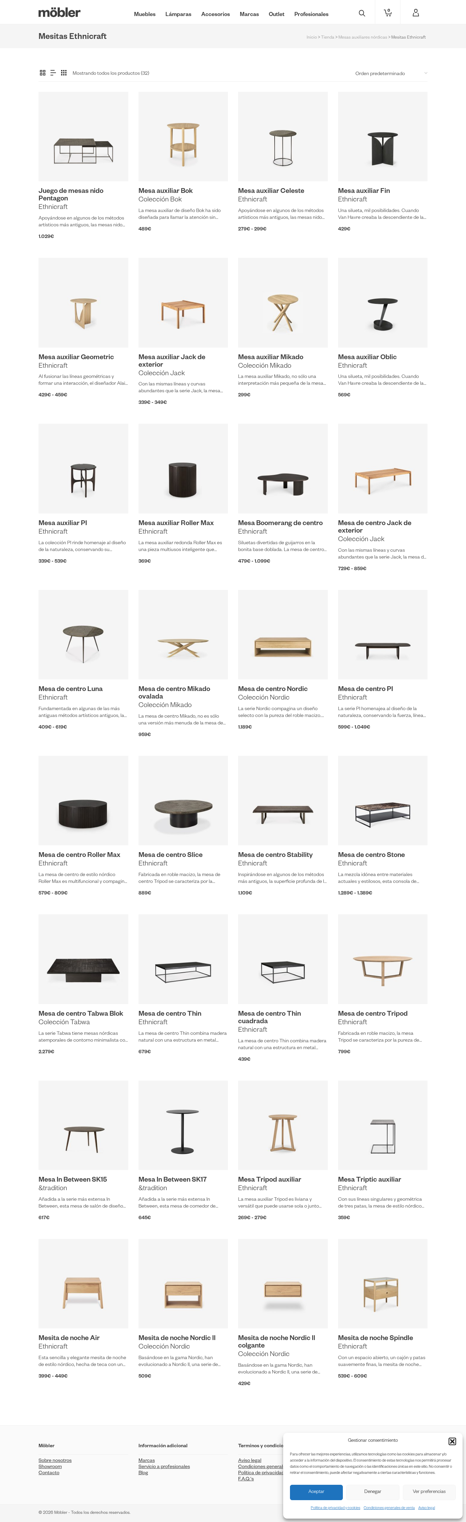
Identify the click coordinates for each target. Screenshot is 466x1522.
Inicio (312, 38)
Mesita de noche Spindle (375, 1339)
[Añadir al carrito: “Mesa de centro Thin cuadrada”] (253, 988)
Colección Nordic (264, 698)
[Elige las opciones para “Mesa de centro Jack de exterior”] (353, 497)
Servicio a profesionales (164, 1467)
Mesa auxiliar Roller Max (176, 524)
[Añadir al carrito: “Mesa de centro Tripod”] (353, 988)
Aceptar (316, 1492)
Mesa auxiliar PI (63, 524)
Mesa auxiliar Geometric (76, 358)
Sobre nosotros (55, 1461)
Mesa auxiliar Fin (364, 192)
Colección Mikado (264, 366)
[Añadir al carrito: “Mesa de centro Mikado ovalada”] (154, 663)
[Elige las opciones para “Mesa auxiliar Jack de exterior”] (154, 331)
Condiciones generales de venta (389, 1508)
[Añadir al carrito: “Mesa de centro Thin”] (154, 988)
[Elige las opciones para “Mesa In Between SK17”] (154, 1154)
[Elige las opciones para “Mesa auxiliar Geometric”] (54, 331)
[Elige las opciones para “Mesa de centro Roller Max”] (54, 829)
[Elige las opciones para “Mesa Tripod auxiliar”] (253, 1154)
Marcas (147, 1461)
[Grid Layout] (64, 73)
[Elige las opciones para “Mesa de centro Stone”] (353, 829)
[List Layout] (53, 73)
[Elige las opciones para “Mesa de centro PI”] (353, 663)
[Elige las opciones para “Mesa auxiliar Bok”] (154, 165)
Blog (143, 1473)
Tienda (327, 38)
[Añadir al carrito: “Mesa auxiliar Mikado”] (253, 331)
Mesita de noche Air (69, 1339)
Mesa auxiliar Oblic (367, 358)
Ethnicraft (53, 208)
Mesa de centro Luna (71, 690)
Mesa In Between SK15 (73, 1180)
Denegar (372, 1492)
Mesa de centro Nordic (273, 690)
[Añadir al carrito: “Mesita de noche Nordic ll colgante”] (253, 1312)
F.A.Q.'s (246, 1479)
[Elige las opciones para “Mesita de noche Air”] (54, 1312)
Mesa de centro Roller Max (79, 856)
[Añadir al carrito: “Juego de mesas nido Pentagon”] (54, 165)
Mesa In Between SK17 (173, 1180)
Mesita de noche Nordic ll (177, 1339)
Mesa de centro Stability (275, 856)
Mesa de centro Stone (371, 856)
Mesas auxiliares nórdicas (362, 38)
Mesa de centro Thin (170, 1014)
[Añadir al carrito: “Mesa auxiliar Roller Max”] (154, 497)
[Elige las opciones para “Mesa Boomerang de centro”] (253, 497)
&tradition (53, 1189)
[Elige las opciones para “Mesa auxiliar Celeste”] (253, 165)
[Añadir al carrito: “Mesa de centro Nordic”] (253, 663)
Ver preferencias (429, 1492)
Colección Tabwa (64, 1023)
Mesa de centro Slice (171, 856)
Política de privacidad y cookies (335, 1508)
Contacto (49, 1473)
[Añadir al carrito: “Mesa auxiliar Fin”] (353, 165)
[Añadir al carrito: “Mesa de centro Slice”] (154, 829)
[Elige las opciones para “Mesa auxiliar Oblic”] (353, 331)
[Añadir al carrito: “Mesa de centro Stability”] (253, 829)
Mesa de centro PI (365, 690)
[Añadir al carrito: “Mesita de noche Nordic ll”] (154, 1312)
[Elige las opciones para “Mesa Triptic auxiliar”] (353, 1154)
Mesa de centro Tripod (373, 1014)
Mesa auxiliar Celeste (271, 192)
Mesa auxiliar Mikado (270, 358)
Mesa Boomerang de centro (280, 524)
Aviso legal (426, 1508)
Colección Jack (162, 374)
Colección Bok (160, 200)
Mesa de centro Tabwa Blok (81, 1014)
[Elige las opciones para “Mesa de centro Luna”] (54, 663)
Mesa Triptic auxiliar (369, 1180)
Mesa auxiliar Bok (166, 192)
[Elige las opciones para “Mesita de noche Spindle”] (353, 1312)
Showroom (50, 1467)
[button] (452, 1441)
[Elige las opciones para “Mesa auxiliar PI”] (54, 497)
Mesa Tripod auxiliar (269, 1180)
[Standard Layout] (43, 73)
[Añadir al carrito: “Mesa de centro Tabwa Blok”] (54, 988)
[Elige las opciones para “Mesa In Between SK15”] (54, 1154)
